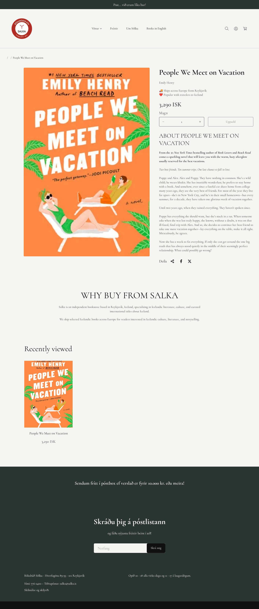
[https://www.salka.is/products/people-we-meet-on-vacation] (181, 261)
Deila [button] (163, 261)
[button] (97, 28)
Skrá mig (156, 548)
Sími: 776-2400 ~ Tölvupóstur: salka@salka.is (50, 583)
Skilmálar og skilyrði (36, 590)
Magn (163, 113)
